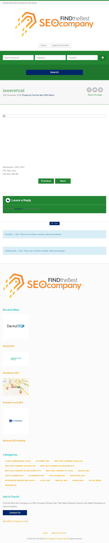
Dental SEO (83, 471)
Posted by (38, 95)
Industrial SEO (77, 476)
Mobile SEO (78, 481)
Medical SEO (61, 481)
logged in (19, 209)
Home (43, 45)
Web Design (11, 485)
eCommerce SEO (36, 476)
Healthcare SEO (57, 476)
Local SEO (45, 481)
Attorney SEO (43, 461)
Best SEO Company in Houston (20, 466)
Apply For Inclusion (60, 45)
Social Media (95, 481)
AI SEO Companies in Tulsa (18, 461)
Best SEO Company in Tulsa (59, 471)
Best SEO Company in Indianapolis (57, 466)
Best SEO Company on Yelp (15, 521)
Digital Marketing (14, 476)
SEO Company (49, 539)
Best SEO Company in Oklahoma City (23, 471)
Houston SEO (61, 539)
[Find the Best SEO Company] (54, 24)
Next (63, 181)
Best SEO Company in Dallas (68, 461)
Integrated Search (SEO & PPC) (20, 481)
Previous (46, 181)
